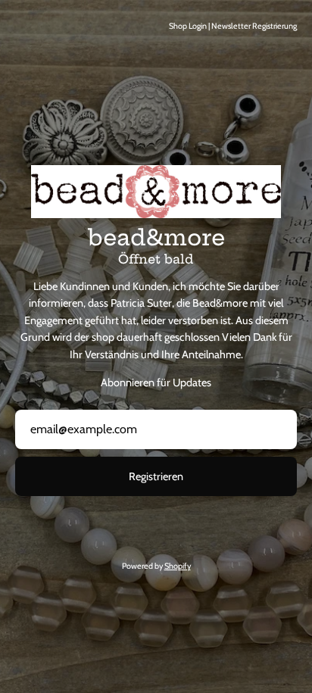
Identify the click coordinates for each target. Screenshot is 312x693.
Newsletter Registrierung (254, 26)
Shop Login (188, 26)
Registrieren (156, 476)
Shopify (177, 566)
